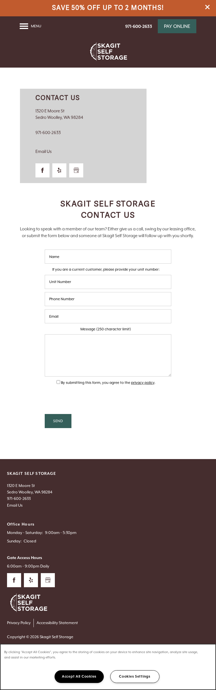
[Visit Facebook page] (42, 170)
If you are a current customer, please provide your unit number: (105, 269)
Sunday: (14, 541)
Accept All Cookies (79, 676)
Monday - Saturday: (25, 532)
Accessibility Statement (57, 622)
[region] (108, 667)
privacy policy (142, 382)
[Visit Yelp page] (59, 170)
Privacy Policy (19, 622)
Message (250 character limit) (105, 329)
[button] (207, 7)
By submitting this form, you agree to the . (108, 382)
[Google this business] (76, 170)
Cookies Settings (134, 676)
